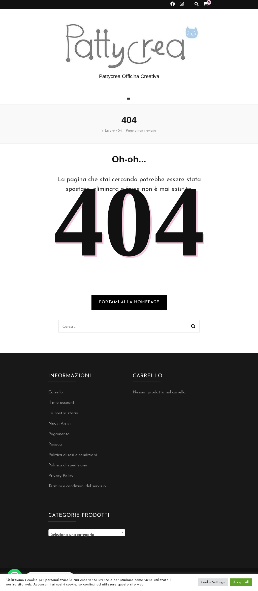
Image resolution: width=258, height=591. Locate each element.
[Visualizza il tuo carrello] (205, 5)
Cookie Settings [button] (213, 582)
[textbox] (87, 534)
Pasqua (55, 444)
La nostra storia (63, 413)
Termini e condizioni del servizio (77, 486)
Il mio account (61, 403)
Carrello (55, 392)
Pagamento (59, 434)
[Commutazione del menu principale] (129, 99)
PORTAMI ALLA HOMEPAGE (129, 302)
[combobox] (86, 532)
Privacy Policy (60, 476)
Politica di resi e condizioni (72, 455)
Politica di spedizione (67, 465)
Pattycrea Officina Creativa (129, 76)
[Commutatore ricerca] (197, 4)
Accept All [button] (241, 582)
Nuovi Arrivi (59, 424)
